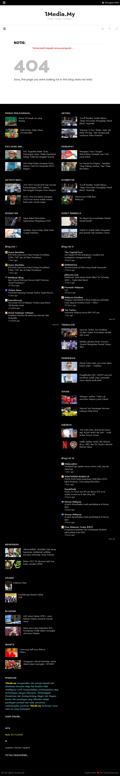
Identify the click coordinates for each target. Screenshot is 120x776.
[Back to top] (113, 769)
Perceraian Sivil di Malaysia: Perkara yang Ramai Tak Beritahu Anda (29, 304)
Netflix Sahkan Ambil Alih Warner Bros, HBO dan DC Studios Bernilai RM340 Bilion (96, 444)
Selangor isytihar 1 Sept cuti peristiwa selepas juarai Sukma (94, 398)
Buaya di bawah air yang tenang (30, 119)
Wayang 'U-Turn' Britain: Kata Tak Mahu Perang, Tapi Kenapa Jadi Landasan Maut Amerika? (95, 132)
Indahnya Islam (20, 582)
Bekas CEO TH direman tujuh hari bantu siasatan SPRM (38, 563)
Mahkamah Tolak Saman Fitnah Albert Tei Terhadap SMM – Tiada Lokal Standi (87, 279)
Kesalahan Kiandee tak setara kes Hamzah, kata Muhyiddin (28, 317)
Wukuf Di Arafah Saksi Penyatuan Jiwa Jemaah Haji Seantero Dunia (95, 231)
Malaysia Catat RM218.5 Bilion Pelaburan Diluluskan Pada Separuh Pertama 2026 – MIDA (87, 301)
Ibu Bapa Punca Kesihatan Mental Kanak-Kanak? (95, 219)
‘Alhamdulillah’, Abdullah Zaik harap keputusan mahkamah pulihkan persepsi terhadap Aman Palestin (39, 552)
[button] (4, 2)
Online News (15, 290)
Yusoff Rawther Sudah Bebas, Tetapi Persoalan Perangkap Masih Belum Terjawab (96, 121)
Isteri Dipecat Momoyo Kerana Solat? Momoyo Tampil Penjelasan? (28, 281)
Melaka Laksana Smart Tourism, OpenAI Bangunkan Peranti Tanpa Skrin (95, 344)
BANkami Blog (15, 277)
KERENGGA (71, 265)
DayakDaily (70, 489)
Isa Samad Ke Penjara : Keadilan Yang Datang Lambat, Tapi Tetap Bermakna (95, 166)
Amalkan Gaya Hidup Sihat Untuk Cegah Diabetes (38, 231)
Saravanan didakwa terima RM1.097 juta (82, 312)
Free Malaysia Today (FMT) (79, 527)
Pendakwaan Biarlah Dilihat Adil (30, 596)
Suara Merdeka (16, 252)
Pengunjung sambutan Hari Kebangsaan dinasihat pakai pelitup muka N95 (85, 531)
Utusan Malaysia (73, 501)
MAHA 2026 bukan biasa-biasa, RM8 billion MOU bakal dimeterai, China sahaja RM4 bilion (86, 480)
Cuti (66, 289)
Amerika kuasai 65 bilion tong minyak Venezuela (85, 267)
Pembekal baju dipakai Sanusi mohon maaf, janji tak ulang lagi (87, 468)
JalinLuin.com (71, 274)
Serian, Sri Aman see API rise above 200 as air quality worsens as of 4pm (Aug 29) (85, 493)
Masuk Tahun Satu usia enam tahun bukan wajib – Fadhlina (96, 364)
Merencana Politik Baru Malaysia (85, 198)
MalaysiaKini (71, 464)
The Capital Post (73, 252)
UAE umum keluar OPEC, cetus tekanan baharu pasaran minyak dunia (38, 619)
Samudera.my (15, 300)
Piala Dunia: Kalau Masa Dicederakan (31, 131)
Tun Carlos (70, 310)
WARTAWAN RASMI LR (77, 476)
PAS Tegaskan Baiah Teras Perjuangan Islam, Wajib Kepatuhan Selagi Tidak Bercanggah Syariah (39, 154)
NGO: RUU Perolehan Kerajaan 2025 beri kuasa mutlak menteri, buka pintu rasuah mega (38, 199)
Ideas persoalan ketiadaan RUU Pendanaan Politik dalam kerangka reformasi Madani (39, 630)
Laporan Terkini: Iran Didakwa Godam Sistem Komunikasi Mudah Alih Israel (95, 332)
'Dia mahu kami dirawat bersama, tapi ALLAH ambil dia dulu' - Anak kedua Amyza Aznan (95, 432)
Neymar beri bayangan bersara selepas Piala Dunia (94, 410)
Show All (56, 324)
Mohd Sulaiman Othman (20, 312)
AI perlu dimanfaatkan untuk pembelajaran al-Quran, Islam (87, 506)
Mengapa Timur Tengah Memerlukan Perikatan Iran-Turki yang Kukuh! (94, 154)
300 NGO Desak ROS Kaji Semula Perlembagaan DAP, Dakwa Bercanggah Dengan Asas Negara (39, 187)
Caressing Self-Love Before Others (32, 651)
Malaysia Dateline (74, 297)
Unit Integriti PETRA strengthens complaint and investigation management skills (84, 256)
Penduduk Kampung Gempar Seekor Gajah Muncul (30, 292)
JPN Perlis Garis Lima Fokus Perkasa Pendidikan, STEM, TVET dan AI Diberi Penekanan (29, 256)
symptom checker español (17, 747)
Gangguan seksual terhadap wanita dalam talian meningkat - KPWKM (39, 663)
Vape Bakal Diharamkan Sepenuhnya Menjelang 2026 (37, 219)
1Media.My (59, 14)
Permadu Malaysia (74, 287)
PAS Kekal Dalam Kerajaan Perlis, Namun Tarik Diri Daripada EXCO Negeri (38, 166)
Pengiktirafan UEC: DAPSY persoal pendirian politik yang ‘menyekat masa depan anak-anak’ (96, 377)
